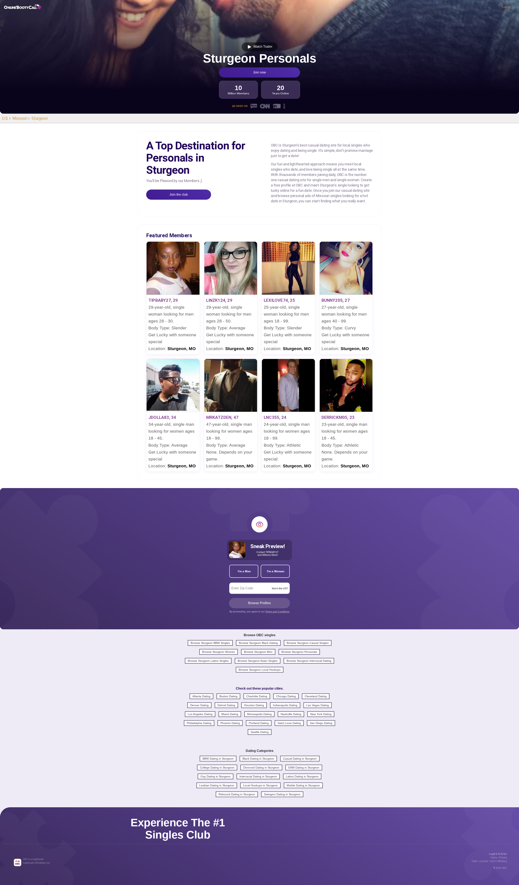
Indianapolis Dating (285, 705)
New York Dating (320, 714)
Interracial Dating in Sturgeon (258, 776)
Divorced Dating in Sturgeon (261, 767)
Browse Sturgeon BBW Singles (210, 643)
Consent (483, 861)
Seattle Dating (260, 732)
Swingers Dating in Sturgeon (282, 794)
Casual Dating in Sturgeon (300, 758)
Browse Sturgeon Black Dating (258, 643)
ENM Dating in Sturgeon (303, 767)
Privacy (503, 857)
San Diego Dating (321, 723)
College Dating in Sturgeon (217, 767)
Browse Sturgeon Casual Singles (308, 643)
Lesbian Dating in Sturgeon (216, 785)
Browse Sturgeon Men (258, 651)
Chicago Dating (286, 696)
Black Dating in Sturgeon (258, 758)
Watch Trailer (262, 46)
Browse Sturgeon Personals (299, 651)
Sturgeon (39, 118)
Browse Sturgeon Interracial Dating (308, 660)
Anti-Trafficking (498, 861)
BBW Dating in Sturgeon (218, 758)
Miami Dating (229, 714)
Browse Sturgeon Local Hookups (260, 669)
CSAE (474, 861)
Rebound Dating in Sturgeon (237, 794)
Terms (493, 857)
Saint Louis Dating (289, 723)
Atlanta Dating (201, 696)
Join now (259, 72)
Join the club (178, 194)
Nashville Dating (291, 714)
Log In (506, 7)
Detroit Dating (226, 705)
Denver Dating (199, 705)
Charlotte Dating (256, 696)
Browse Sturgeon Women (218, 651)
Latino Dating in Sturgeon (302, 776)
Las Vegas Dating (317, 705)
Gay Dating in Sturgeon (216, 776)
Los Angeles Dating (200, 714)
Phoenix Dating (230, 723)
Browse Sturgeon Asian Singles (258, 660)
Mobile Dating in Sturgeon (303, 785)
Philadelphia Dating (199, 723)
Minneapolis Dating (259, 714)
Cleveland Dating (316, 696)
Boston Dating (228, 696)
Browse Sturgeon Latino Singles (208, 660)
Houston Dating (254, 705)
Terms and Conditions (277, 611)
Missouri (19, 118)
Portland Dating (259, 723)
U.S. (5, 118)
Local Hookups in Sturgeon (260, 785)
